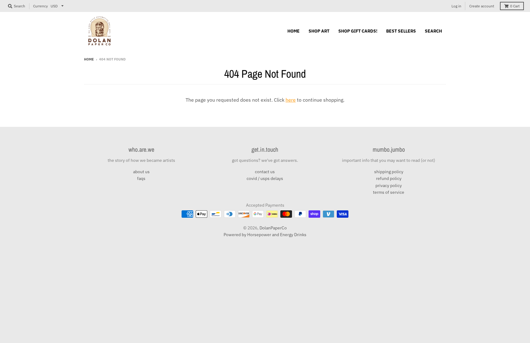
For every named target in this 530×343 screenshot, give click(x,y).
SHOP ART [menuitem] (319, 31)
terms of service (388, 192)
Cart (515, 6)
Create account (481, 6)
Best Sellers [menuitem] (401, 31)
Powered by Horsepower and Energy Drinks (265, 234)
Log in (456, 6)
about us (141, 171)
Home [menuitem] (293, 31)
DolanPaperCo (273, 228)
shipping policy (388, 171)
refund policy (388, 178)
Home (89, 59)
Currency (40, 6)
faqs (141, 178)
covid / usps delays (265, 178)
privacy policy (388, 185)
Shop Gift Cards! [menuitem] (357, 31)
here (291, 100)
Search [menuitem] (433, 31)
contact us (265, 171)
